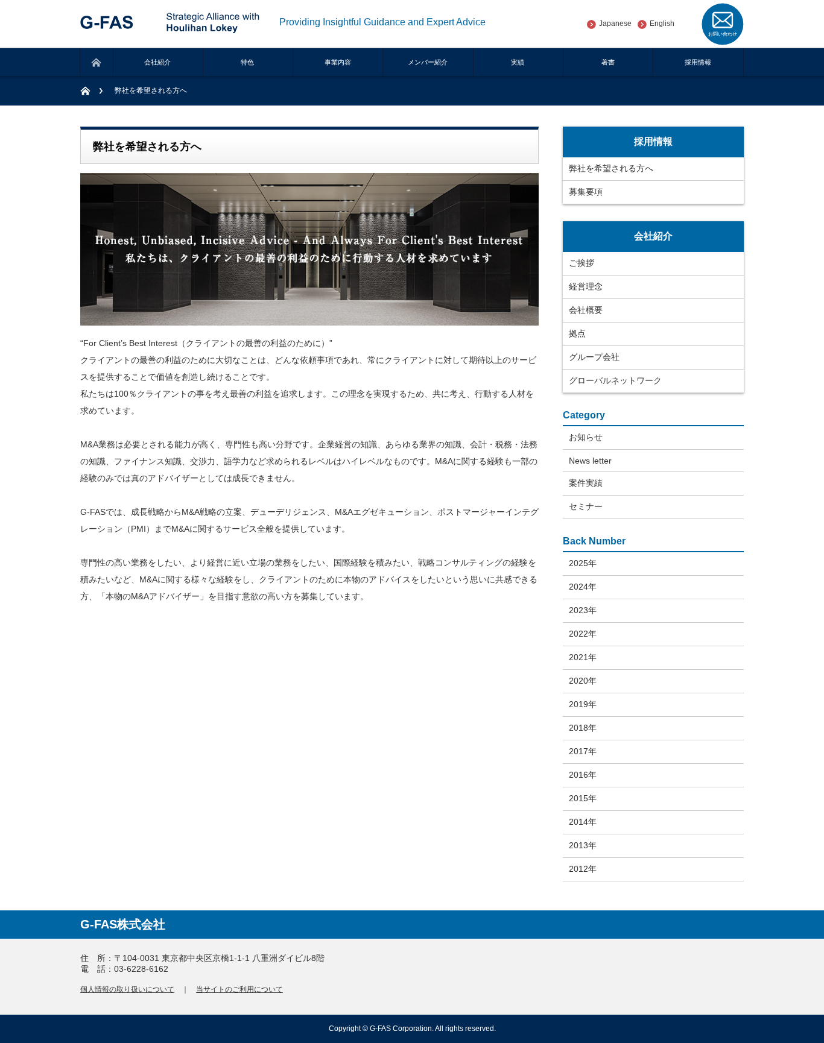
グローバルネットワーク (615, 380)
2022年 (583, 633)
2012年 (583, 869)
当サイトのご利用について (239, 989)
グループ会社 (594, 357)
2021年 (583, 657)
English (662, 23)
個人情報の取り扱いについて (127, 989)
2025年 (583, 563)
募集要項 (586, 192)
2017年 (583, 751)
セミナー (586, 506)
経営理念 (586, 286)
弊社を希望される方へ (611, 168)
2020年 (583, 680)
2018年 (583, 728)
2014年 (583, 822)
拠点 (577, 333)
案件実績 (586, 483)
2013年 (583, 845)
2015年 (583, 798)
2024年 (583, 586)
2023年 (583, 610)
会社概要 (586, 310)
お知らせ (586, 437)
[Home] (91, 91)
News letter (590, 460)
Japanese (615, 23)
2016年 (583, 775)
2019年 (583, 704)
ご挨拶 (581, 263)
